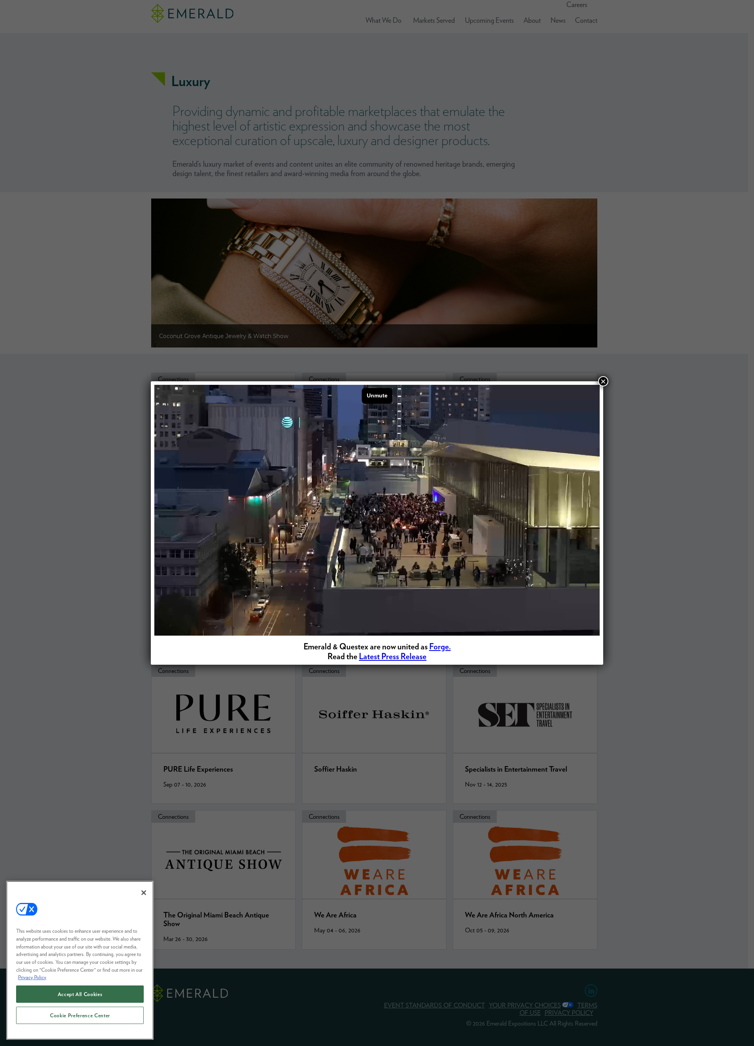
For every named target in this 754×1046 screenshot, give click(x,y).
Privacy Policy (32, 977)
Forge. (440, 646)
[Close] (143, 892)
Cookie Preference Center (80, 1015)
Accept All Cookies (80, 994)
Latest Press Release (392, 656)
